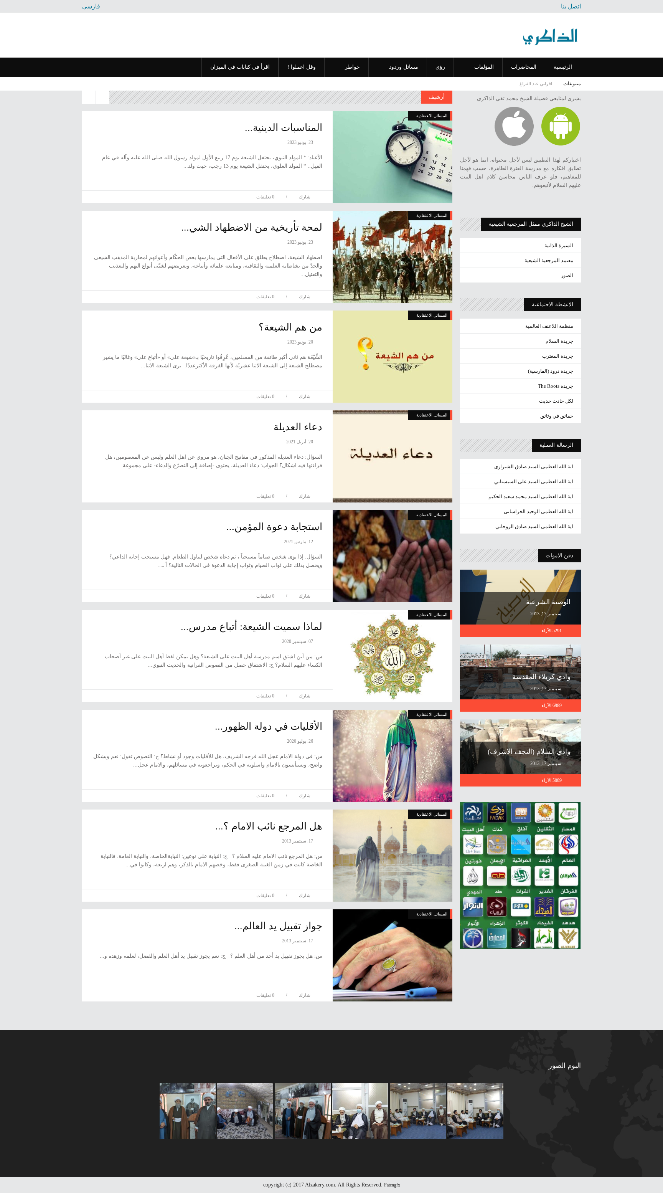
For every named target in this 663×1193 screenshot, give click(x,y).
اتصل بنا (571, 6)
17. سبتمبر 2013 (298, 841)
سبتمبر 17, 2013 (546, 613)
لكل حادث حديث (556, 401)
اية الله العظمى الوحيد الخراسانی (538, 511)
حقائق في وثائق (556, 416)
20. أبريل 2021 (300, 441)
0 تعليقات (265, 197)
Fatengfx (392, 1185)
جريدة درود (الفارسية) (550, 371)
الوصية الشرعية (548, 602)
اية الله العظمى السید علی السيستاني (533, 481)
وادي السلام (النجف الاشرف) (529, 751)
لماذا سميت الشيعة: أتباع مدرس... (251, 626)
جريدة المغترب (557, 356)
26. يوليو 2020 (300, 741)
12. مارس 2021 (299, 541)
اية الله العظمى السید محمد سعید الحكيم (530, 496)
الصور (567, 275)
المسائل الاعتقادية (431, 115)
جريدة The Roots (555, 386)
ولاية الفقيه (543, 83)
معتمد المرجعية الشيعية (548, 260)
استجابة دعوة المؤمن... (274, 526)
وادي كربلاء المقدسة (541, 677)
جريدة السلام (559, 341)
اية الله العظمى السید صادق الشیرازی (533, 466)
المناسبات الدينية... (283, 127)
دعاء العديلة (298, 427)
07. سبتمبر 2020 (298, 641)
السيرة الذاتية (558, 245)
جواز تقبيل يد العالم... (278, 926)
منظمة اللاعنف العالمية (549, 326)
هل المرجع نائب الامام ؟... (268, 826)
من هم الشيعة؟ (290, 327)
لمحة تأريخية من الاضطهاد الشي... (251, 227)
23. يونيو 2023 (300, 142)
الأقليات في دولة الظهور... (268, 726)
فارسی (91, 6)
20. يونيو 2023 (300, 342)
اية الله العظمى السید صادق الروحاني (534, 526)
